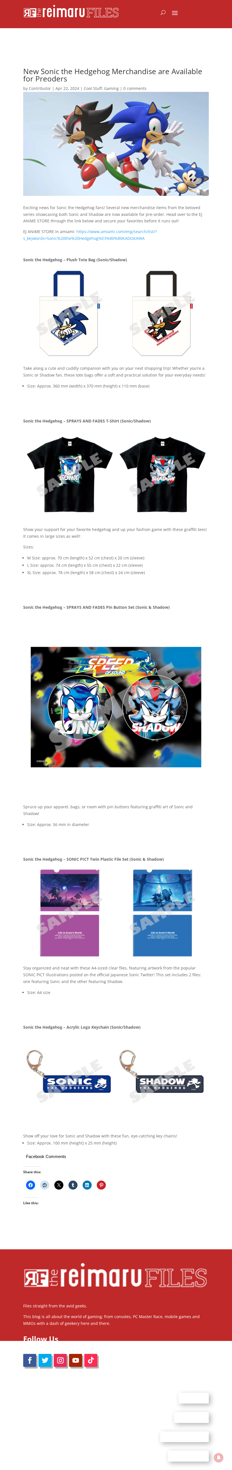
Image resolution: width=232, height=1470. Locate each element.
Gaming (111, 88)
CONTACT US (191, 1417)
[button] (69, 313)
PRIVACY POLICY (188, 1456)
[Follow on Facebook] (29, 1360)
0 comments (135, 88)
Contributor (40, 88)
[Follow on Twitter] (44, 1360)
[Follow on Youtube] (75, 1360)
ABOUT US (193, 1398)
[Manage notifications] (218, 1457)
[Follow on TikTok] (90, 1360)
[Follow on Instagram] (60, 1360)
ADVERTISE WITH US (184, 1436)
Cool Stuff (93, 88)
